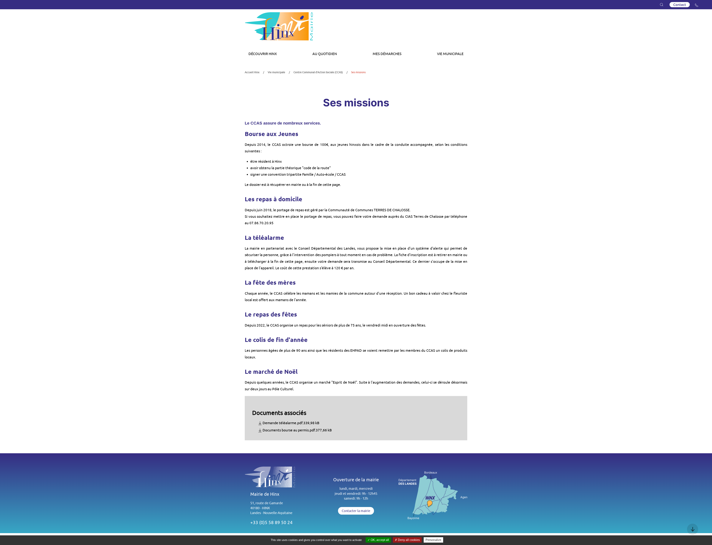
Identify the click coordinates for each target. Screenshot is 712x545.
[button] (661, 4)
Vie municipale (276, 72)
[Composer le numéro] (696, 5)
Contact (679, 5)
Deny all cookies (408, 539)
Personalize (433, 539)
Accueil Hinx (252, 72)
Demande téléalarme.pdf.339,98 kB (291, 423)
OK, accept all (379, 539)
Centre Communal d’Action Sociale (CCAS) (318, 72)
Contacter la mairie (356, 511)
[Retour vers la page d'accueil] (356, 27)
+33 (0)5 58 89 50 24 (271, 522)
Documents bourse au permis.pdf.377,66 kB (297, 430)
